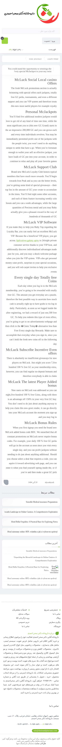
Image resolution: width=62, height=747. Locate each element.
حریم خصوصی (23, 622)
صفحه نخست (52, 59)
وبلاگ (58, 618)
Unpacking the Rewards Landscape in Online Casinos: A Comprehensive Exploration (31, 512)
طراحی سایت (40, 743)
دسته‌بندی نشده (35, 59)
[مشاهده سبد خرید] (4, 41)
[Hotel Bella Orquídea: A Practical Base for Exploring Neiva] (54, 569)
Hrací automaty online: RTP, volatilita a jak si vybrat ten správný (32, 532)
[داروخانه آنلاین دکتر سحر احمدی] (31, 14)
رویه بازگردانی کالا (22, 618)
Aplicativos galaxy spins (27, 240)
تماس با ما (56, 614)
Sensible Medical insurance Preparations (42, 502)
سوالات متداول (23, 614)
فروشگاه (57, 626)
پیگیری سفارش (54, 622)
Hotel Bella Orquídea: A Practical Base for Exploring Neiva (34, 522)
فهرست (52, 49)
